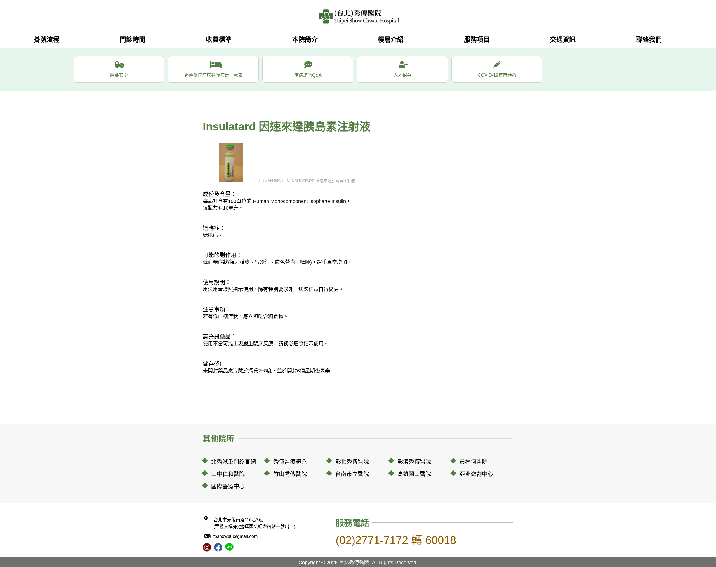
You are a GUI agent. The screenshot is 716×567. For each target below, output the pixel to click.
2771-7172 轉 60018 (396, 540)
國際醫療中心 (228, 486)
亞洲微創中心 (476, 474)
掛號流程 (47, 39)
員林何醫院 (473, 462)
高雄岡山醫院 (414, 474)
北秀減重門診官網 (233, 462)
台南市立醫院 (352, 474)
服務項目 (477, 39)
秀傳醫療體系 (290, 462)
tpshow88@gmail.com (235, 536)
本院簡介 (305, 39)
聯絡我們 (649, 39)
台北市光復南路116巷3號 (254, 523)
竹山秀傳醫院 (290, 474)
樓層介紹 (391, 39)
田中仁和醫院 (228, 474)
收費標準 (219, 39)
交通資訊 (563, 39)
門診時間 (132, 39)
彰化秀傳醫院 (352, 462)
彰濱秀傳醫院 (414, 462)
